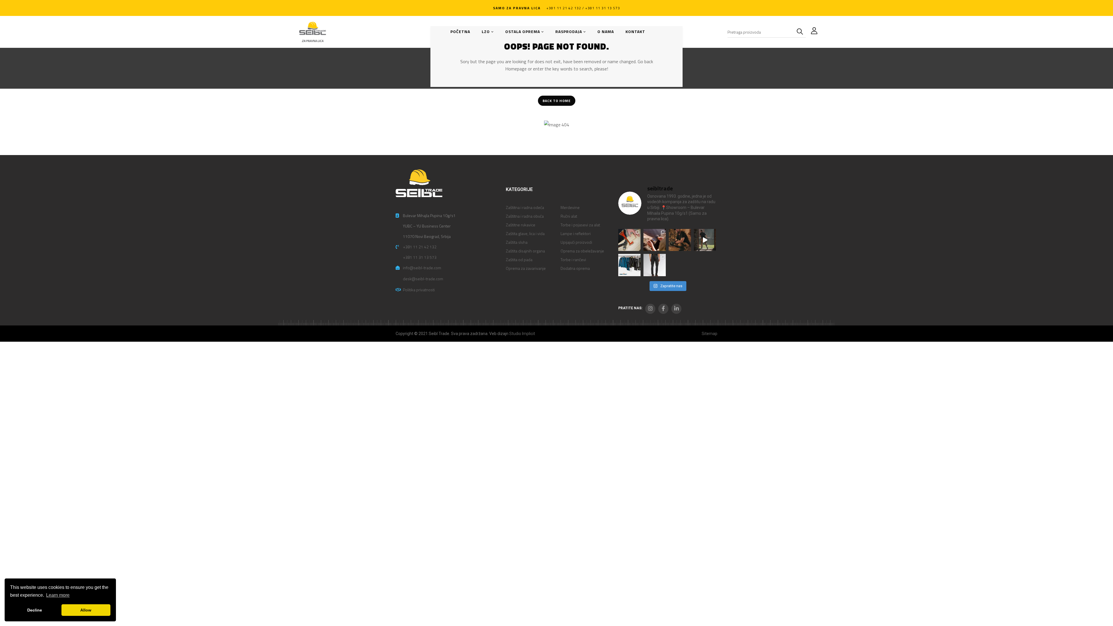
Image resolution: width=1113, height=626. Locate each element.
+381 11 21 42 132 (420, 247)
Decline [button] (34, 610)
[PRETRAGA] (801, 32)
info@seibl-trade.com (422, 268)
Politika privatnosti (419, 290)
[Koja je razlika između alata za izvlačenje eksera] (629, 240)
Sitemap (709, 333)
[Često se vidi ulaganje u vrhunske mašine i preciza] (705, 240)
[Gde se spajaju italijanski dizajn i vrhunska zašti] (654, 265)
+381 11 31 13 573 (420, 257)
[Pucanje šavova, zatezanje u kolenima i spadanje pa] (680, 240)
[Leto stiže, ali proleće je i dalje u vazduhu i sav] (654, 240)
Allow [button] (85, 610)
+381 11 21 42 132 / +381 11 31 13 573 (583, 8)
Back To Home (557, 100)
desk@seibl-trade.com (423, 279)
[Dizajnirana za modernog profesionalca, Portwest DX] (629, 265)
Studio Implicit (522, 333)
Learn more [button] (58, 595)
